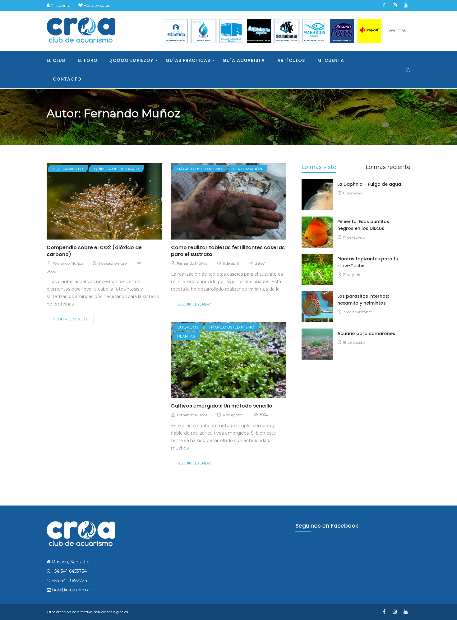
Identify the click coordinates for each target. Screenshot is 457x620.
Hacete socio (97, 5)
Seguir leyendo (70, 319)
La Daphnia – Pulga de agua (369, 184)
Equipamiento (68, 168)
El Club (56, 60)
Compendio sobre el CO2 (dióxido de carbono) (94, 251)
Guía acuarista (244, 60)
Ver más (397, 30)
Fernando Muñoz (68, 263)
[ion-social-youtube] (405, 5)
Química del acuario (116, 168)
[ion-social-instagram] (394, 5)
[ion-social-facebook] (384, 5)
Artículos (291, 60)
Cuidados (187, 327)
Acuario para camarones (366, 333)
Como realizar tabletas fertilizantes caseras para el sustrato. (228, 251)
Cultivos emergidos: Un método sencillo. (222, 405)
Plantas (186, 336)
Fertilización (247, 168)
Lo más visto (319, 167)
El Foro (88, 60)
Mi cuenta (60, 5)
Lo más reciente (388, 167)
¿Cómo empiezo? (131, 60)
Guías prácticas (188, 60)
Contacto (67, 79)
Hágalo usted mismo (199, 168)
